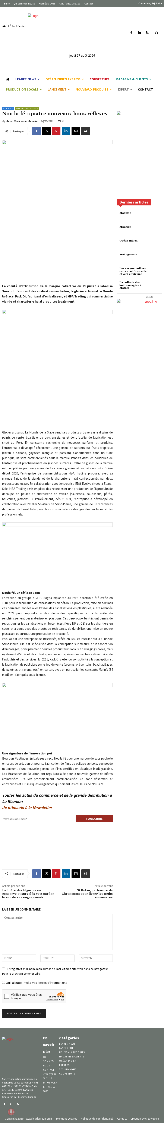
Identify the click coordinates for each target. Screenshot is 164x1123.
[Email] (76, 131)
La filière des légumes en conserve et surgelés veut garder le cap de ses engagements (28, 894)
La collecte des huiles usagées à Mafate (130, 285)
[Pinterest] (56, 131)
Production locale (27, 108)
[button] (156, 33)
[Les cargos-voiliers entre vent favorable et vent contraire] (154, 272)
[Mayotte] (154, 217)
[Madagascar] (154, 258)
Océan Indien (128, 240)
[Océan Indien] (154, 244)
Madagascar (128, 254)
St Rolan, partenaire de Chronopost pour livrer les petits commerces (87, 894)
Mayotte (125, 213)
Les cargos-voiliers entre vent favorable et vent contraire (133, 271)
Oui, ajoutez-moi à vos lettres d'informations (36, 982)
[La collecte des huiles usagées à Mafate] (154, 286)
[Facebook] (131, 33)
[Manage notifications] (11, 1111)
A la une (8, 108)
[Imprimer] (85, 131)
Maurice (125, 226)
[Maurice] (154, 230)
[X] (46, 131)
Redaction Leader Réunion (22, 121)
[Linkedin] (139, 33)
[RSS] (147, 33)
